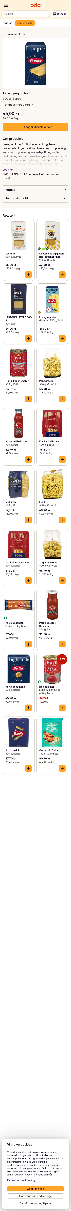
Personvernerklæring (21, 1180)
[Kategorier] (6, 5)
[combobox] (27, 14)
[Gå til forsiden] (35, 5)
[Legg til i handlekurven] (28, 274)
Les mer (8, 169)
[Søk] (5, 13)
